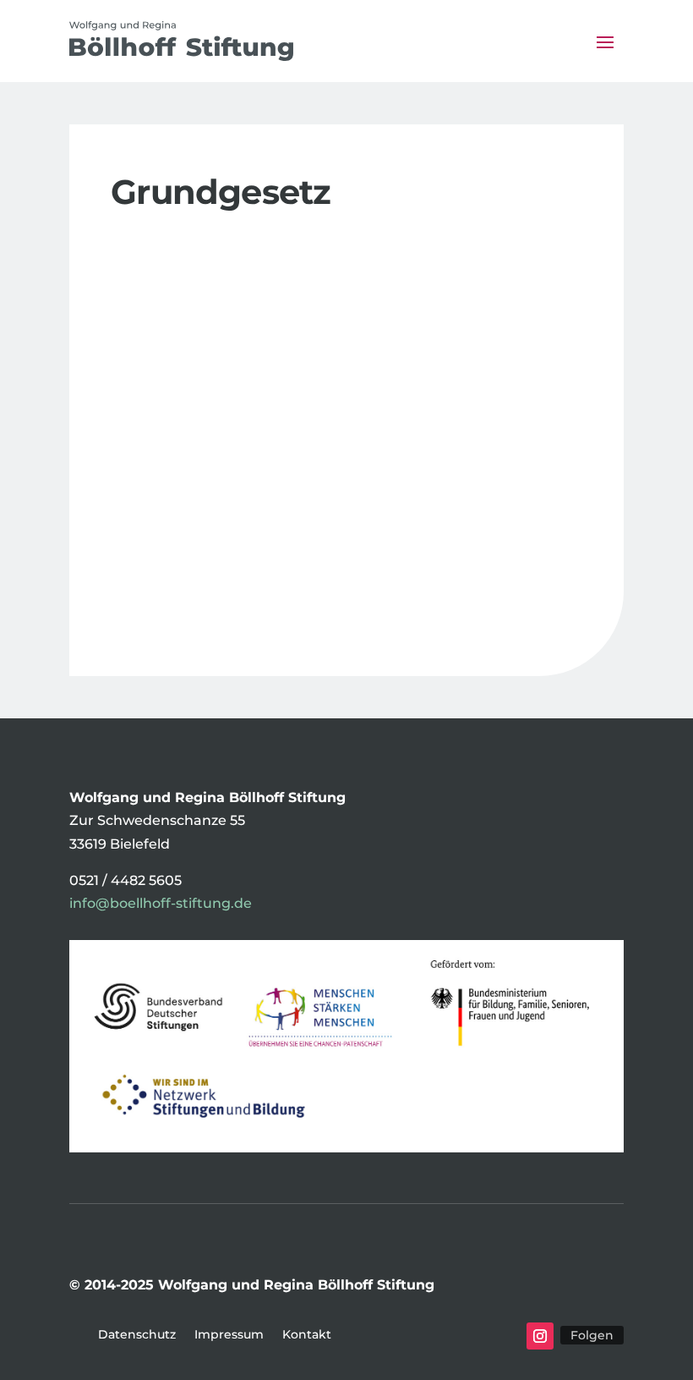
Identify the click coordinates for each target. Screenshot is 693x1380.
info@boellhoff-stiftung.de (160, 903)
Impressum (229, 1335)
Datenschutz (137, 1335)
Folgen (592, 1335)
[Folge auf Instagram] (540, 1336)
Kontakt (306, 1335)
